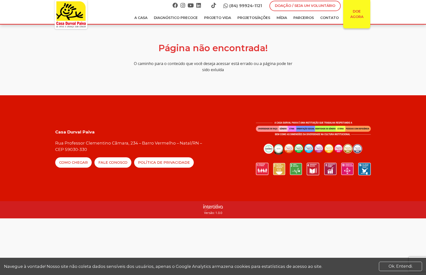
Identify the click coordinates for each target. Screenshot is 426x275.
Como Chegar (73, 162)
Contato (329, 18)
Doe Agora (356, 14)
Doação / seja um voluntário (305, 5)
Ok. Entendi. (401, 266)
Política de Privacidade (164, 162)
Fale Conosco (112, 162)
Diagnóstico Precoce (176, 18)
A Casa (140, 18)
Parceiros (303, 18)
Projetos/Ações (253, 18)
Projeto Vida (217, 18)
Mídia (282, 18)
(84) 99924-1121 (245, 5)
